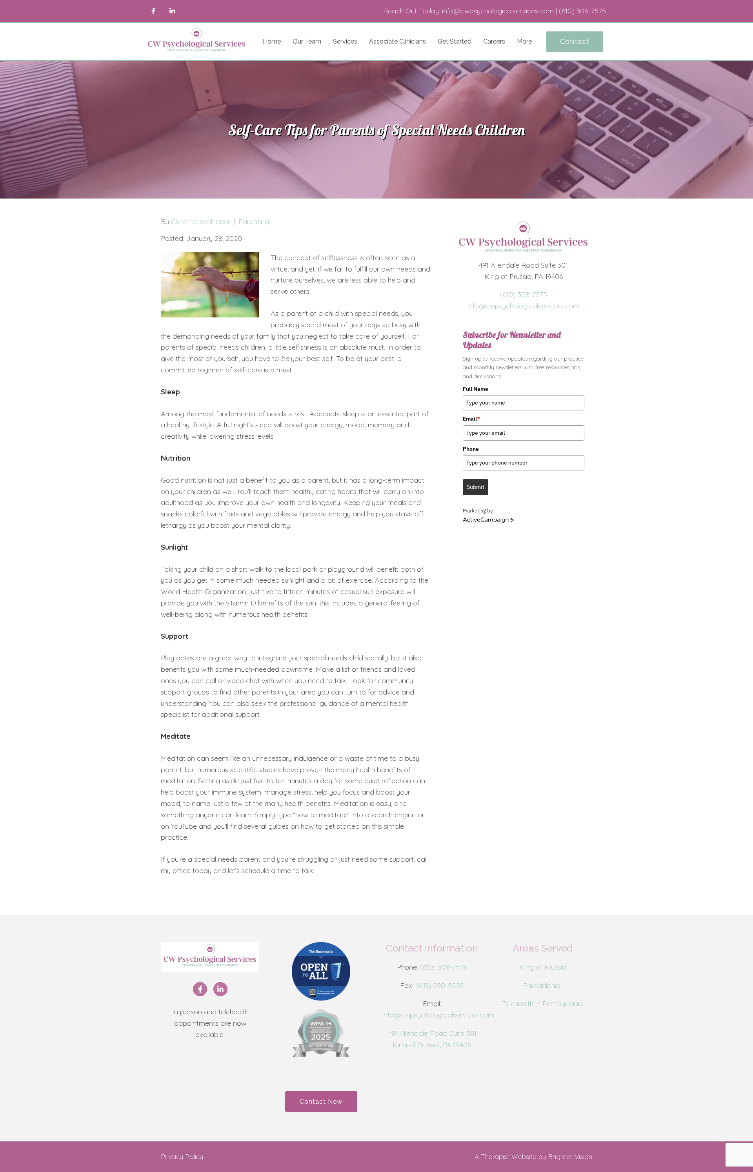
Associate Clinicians (397, 41)
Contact (574, 41)
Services (345, 41)
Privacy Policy (182, 1156)
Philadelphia (542, 985)
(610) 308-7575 (523, 294)
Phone (471, 448)
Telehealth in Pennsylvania (543, 1003)
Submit (475, 486)
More (524, 41)
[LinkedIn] (172, 11)
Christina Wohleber (200, 221)
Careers (494, 41)
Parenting (253, 221)
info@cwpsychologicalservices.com (523, 305)
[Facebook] (153, 11)
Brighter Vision (570, 1156)
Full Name (475, 388)
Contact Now (321, 1101)
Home (272, 41)
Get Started (454, 41)
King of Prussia (542, 967)
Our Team (307, 41)
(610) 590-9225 (439, 985)
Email (471, 418)
